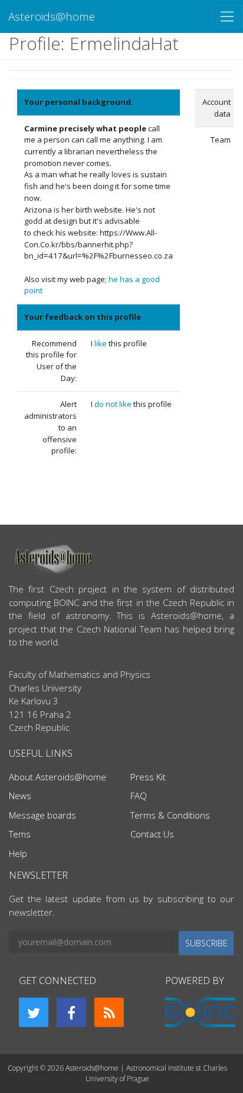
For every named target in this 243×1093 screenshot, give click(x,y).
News (20, 795)
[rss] (109, 1012)
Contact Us (152, 834)
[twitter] (33, 1012)
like (101, 343)
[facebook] (71, 1012)
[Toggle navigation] (227, 16)
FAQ (138, 795)
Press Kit (148, 777)
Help (18, 853)
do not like (113, 404)
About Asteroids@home (57, 777)
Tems (20, 834)
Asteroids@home (51, 16)
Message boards (42, 815)
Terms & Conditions (170, 815)
